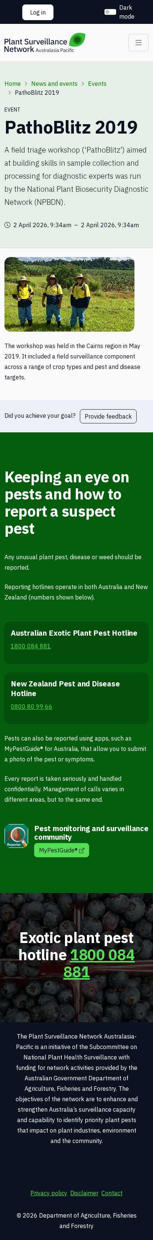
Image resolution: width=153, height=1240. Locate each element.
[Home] (44, 42)
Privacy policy (48, 1193)
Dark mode (126, 12)
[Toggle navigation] (138, 42)
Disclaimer (84, 1193)
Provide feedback (108, 416)
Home (12, 83)
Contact (112, 1193)
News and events (54, 83)
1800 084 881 (99, 963)
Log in (38, 12)
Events (97, 83)
